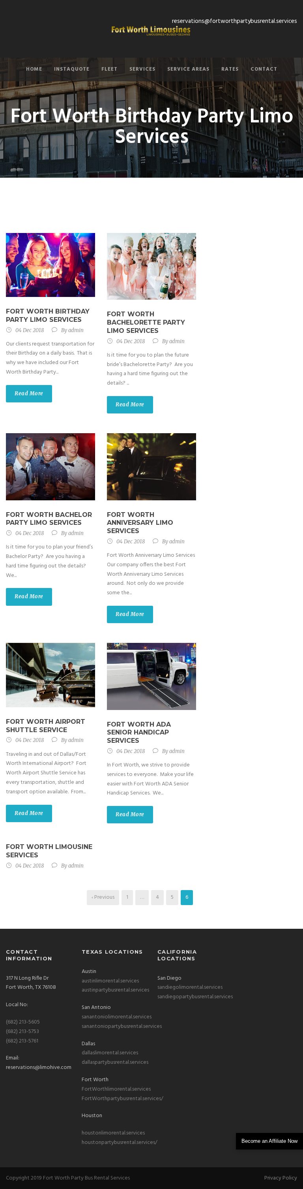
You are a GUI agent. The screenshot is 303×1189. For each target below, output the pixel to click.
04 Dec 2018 (29, 330)
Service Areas (188, 69)
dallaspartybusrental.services (115, 1062)
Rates (230, 69)
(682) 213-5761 (22, 1041)
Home (34, 69)
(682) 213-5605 (23, 1022)
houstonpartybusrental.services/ (119, 1142)
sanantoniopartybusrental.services (122, 1026)
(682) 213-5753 (22, 1031)
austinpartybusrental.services (115, 990)
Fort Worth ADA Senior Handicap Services (139, 733)
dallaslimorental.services (110, 1053)
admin (76, 330)
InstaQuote (72, 69)
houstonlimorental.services (113, 1133)
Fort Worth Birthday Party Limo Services (48, 315)
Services (142, 69)
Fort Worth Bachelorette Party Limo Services (146, 322)
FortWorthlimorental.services (116, 1089)
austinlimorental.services (110, 981)
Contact (264, 69)
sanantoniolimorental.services (117, 1017)
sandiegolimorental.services (190, 987)
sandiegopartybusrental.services (195, 996)
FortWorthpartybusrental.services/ (122, 1098)
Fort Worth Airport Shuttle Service (45, 726)
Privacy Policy (280, 1178)
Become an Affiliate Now (269, 1141)
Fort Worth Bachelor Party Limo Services (49, 519)
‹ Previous (103, 897)
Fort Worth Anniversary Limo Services (140, 523)
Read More (29, 393)
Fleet (109, 69)
